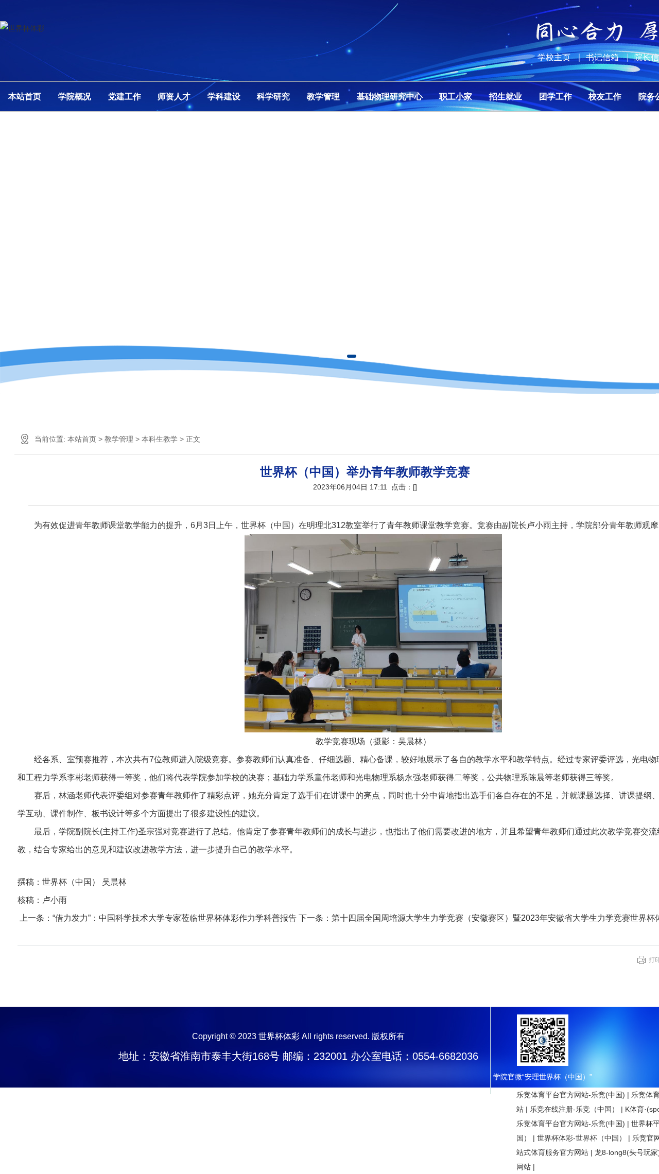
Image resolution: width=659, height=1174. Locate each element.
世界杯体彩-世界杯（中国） (581, 1138)
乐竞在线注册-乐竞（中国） (574, 1109)
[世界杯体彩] (22, 28)
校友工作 (604, 96)
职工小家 (455, 96)
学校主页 (553, 57)
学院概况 (74, 96)
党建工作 (124, 96)
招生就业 (505, 96)
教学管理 (323, 96)
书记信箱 (602, 57)
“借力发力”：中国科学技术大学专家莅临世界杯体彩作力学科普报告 (175, 918)
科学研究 (273, 96)
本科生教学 (160, 439)
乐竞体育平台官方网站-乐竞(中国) (570, 1095)
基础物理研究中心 (390, 96)
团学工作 (555, 96)
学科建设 (223, 96)
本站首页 (24, 96)
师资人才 (174, 96)
